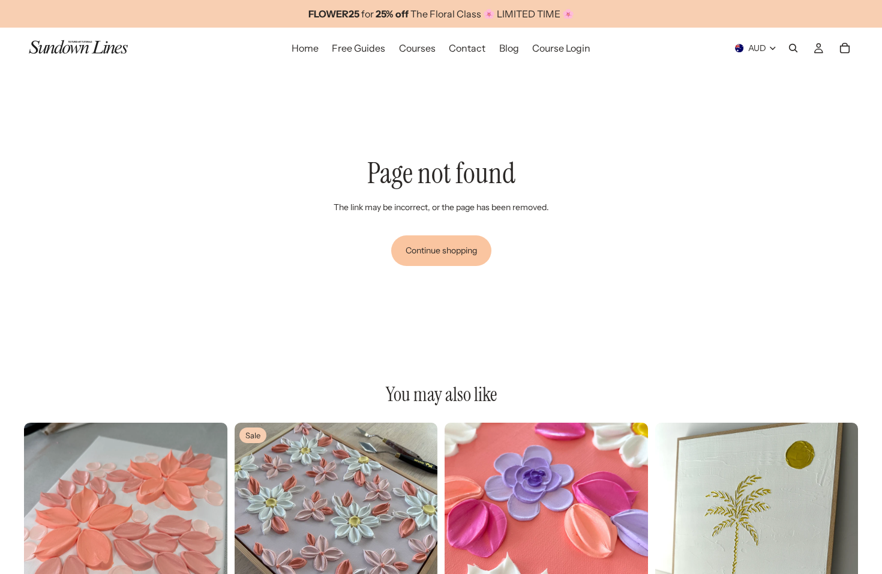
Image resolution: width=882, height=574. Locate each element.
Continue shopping (441, 250)
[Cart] (845, 48)
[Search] (793, 48)
